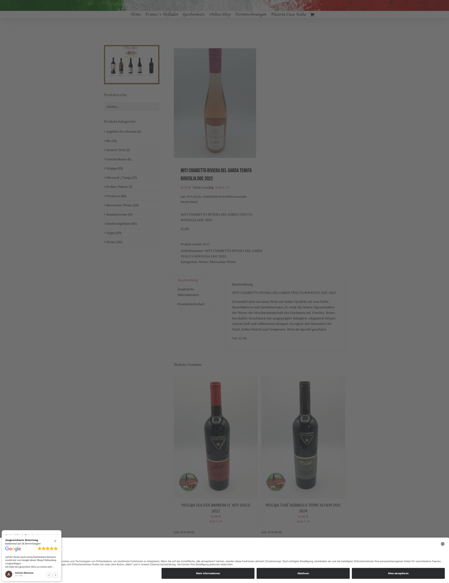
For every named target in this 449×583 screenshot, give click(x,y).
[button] (55, 541)
